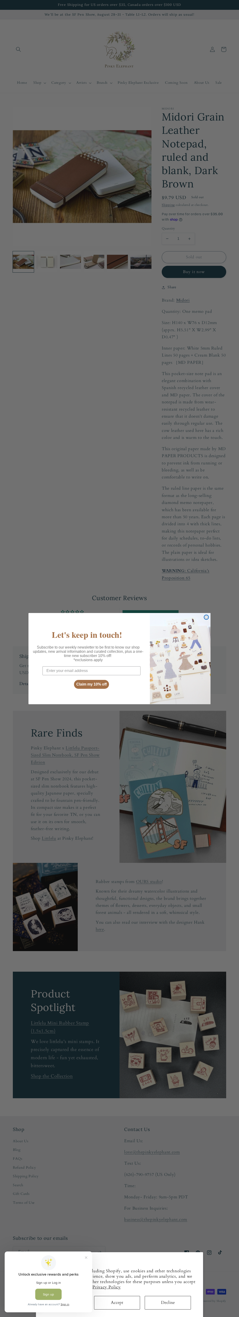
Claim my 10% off (91, 684)
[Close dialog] (206, 617)
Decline (168, 1302)
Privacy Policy (106, 1287)
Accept (117, 1302)
